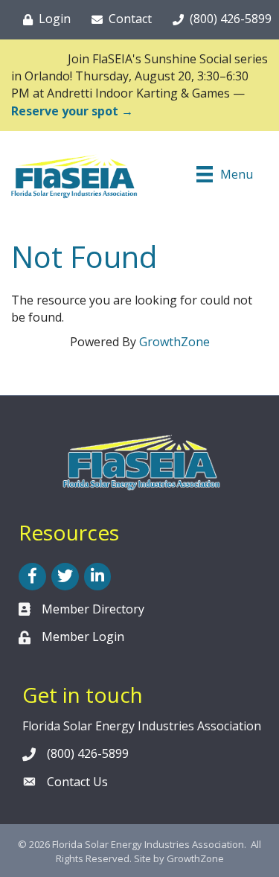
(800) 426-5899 (88, 753)
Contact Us (77, 782)
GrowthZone (174, 342)
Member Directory (93, 609)
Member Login (83, 636)
